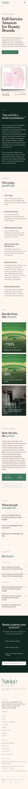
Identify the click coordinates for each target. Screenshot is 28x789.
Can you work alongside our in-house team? (12, 527)
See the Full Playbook (11, 485)
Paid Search (5, 748)
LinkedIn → (5, 711)
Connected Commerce (8, 721)
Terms (11, 782)
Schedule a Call (9, 52)
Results (4, 727)
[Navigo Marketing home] (5, 2)
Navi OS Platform (7, 754)
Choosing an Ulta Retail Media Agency (14, 770)
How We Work (6, 730)
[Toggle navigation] (24, 2)
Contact (4, 735)
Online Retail (6, 751)
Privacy (4, 782)
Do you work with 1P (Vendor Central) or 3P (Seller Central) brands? (11, 517)
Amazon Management (8, 743)
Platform (5, 724)
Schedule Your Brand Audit (13, 663)
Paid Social (5, 745)
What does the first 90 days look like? (12, 535)
